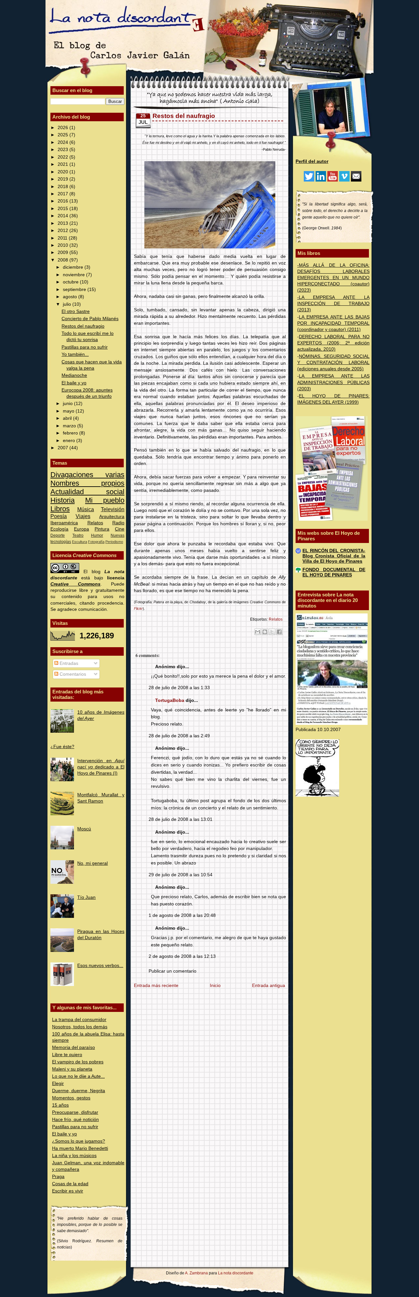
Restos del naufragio (83, 326)
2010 (63, 245)
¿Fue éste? (62, 746)
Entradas (68, 663)
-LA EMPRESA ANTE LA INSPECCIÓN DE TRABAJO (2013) (333, 303)
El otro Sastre (76, 311)
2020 (63, 171)
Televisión (112, 509)
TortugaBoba (169, 700)
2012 (63, 230)
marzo (70, 425)
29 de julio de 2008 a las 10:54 (180, 874)
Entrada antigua (268, 985)
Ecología (59, 529)
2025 (63, 134)
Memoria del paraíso (73, 1047)
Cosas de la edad (70, 1183)
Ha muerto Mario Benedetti (80, 1148)
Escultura (79, 542)
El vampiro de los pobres (77, 1061)
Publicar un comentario (172, 971)
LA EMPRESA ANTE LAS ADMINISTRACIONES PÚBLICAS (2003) (333, 382)
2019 (63, 179)
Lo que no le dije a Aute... (78, 1076)
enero (69, 440)
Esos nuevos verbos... (100, 965)
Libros (60, 509)
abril (68, 418)
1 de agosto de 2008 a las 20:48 (182, 915)
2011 (63, 238)
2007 (63, 447)
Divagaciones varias (87, 475)
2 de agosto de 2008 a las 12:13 (182, 956)
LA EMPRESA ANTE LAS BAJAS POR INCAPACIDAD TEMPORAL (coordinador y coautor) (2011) (333, 323)
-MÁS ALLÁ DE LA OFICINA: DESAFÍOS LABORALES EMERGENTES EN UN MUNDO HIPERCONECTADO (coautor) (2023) (333, 278)
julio (67, 304)
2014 (63, 215)
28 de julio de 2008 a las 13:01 (180, 819)
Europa (81, 529)
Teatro (77, 535)
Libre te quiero (67, 1054)
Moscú (84, 828)
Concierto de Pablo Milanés (90, 318)
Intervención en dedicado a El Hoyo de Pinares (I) (100, 767)
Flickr (138, 608)
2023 (63, 149)
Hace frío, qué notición (75, 1119)
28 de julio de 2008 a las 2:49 (179, 735)
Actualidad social (87, 492)
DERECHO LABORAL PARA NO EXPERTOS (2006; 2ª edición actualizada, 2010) (333, 343)
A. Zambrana (196, 1273)
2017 (63, 193)
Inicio (215, 985)
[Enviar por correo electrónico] (257, 632)
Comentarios (72, 674)
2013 (63, 223)
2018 (63, 186)
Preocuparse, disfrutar (75, 1112)
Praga (58, 1176)
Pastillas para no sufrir (85, 347)
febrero (71, 433)
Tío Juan (86, 897)
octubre (71, 282)
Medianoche (74, 375)
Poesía (58, 516)
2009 (63, 252)
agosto (70, 296)
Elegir (58, 1083)
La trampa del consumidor (79, 1019)
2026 (63, 127)
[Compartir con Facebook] (279, 632)
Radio (118, 522)
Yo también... (75, 354)
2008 (63, 260)
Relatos (95, 522)
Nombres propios (87, 483)
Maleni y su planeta (72, 1069)
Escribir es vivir (67, 1191)
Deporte (57, 535)
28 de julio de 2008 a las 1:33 (179, 687)
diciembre (73, 267)
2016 (63, 201)
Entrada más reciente (156, 985)
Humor (97, 535)
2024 (63, 142)
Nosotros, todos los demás (79, 1026)
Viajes (83, 516)
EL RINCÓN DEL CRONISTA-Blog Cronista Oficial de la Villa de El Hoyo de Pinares (333, 556)
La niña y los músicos (74, 1155)
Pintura (102, 529)
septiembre (75, 289)
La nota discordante (235, 1273)
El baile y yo (74, 382)
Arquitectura (111, 516)
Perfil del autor (312, 161)
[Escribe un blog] (265, 632)
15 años (60, 1105)
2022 (63, 157)
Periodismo (114, 542)
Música (85, 509)
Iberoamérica (64, 522)
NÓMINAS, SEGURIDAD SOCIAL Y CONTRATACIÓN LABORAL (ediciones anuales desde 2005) (333, 362)
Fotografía (96, 542)
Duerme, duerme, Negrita (78, 1090)
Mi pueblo (104, 500)
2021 (63, 164)
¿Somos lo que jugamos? (78, 1141)
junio (68, 403)
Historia (62, 500)
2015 (63, 208)
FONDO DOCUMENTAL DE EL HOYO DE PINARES (333, 572)
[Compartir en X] (272, 632)
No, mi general (92, 863)
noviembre (74, 274)
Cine (119, 529)
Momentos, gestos (71, 1097)
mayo (69, 411)
